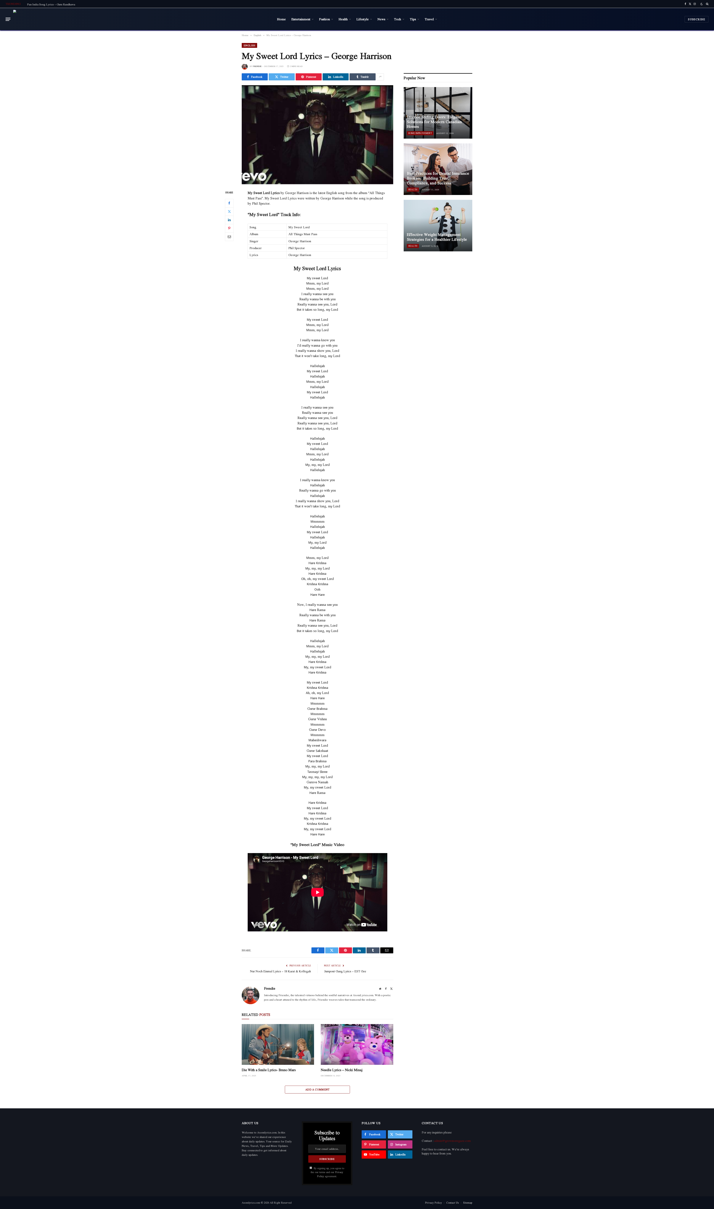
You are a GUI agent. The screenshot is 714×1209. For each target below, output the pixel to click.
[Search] (706, 4)
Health (343, 19)
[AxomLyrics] (50, 19)
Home (281, 19)
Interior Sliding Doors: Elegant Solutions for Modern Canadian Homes (434, 122)
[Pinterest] (229, 228)
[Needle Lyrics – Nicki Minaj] (357, 1044)
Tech (397, 19)
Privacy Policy (433, 1203)
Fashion (324, 19)
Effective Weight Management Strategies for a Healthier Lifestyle (437, 237)
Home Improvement (420, 133)
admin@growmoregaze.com (452, 1140)
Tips (413, 19)
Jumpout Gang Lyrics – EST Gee (345, 971)
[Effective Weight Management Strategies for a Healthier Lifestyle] (438, 225)
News (381, 19)
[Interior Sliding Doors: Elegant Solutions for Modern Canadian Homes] (438, 113)
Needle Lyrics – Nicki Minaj (342, 1070)
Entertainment (300, 19)
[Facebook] (229, 203)
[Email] (229, 236)
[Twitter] (229, 211)
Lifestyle (362, 19)
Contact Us (452, 1203)
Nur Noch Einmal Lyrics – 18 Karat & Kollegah (280, 971)
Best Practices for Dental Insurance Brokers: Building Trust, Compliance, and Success (438, 178)
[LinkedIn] (229, 220)
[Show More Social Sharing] (380, 76)
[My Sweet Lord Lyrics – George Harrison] (317, 134)
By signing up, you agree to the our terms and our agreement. (327, 1172)
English (249, 45)
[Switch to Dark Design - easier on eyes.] (701, 4)
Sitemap (467, 1203)
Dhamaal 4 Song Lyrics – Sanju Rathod (50, 4)
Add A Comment (317, 1089)
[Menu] (8, 19)
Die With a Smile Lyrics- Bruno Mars (269, 1070)
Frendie (257, 66)
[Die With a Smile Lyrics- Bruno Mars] (278, 1044)
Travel (429, 19)
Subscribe (696, 19)
